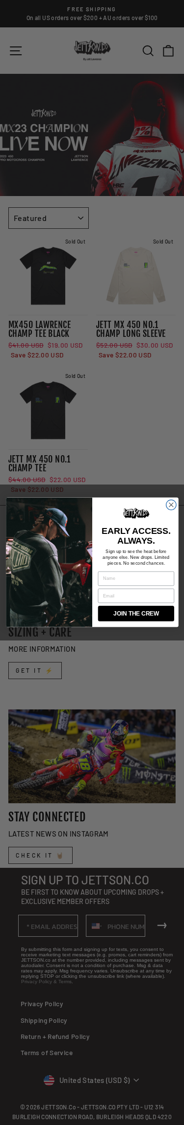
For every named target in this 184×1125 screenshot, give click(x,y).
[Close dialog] (171, 505)
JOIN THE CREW (136, 614)
